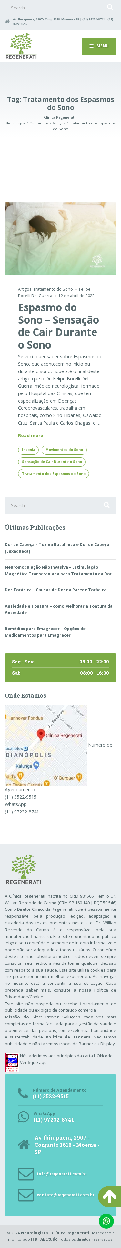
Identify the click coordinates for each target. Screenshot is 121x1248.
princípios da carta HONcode (85, 1056)
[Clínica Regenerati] (46, 745)
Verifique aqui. (34, 1062)
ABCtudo (49, 1239)
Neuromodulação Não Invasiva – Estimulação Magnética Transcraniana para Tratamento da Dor (58, 570)
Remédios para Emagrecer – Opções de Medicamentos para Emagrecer (45, 632)
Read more (30, 435)
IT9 (34, 1239)
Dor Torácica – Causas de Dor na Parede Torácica (55, 590)
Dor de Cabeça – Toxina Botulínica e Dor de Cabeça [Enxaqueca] (57, 548)
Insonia (28, 449)
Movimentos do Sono (64, 449)
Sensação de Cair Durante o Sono (52, 461)
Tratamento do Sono (53, 289)
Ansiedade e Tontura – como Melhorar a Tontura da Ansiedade (59, 609)
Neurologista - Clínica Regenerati (55, 1233)
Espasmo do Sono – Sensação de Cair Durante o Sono (58, 325)
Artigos (24, 289)
